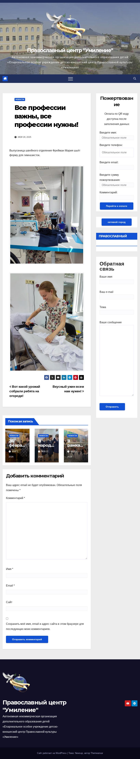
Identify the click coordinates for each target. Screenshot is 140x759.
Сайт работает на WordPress (52, 753)
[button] (134, 78)
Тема (103, 307)
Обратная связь (112, 266)
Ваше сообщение (111, 322)
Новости (20, 99)
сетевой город (116, 222)
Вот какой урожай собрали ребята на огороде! (24, 391)
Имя (9, 569)
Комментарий (15, 498)
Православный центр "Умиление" (70, 50)
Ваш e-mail (106, 291)
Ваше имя (106, 276)
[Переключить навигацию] (70, 79)
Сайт (9, 602)
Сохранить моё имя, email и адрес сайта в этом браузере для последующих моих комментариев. (45, 626)
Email (10, 585)
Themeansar (97, 753)
